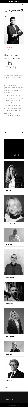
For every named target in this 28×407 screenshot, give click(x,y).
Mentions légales (9, 399)
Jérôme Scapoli (9, 380)
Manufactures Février (15, 60)
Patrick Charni (9, 244)
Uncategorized (8, 47)
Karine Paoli (8, 190)
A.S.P (7, 387)
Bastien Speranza (9, 304)
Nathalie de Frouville (10, 336)
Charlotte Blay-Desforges (11, 224)
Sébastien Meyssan (10, 277)
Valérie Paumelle (9, 354)
